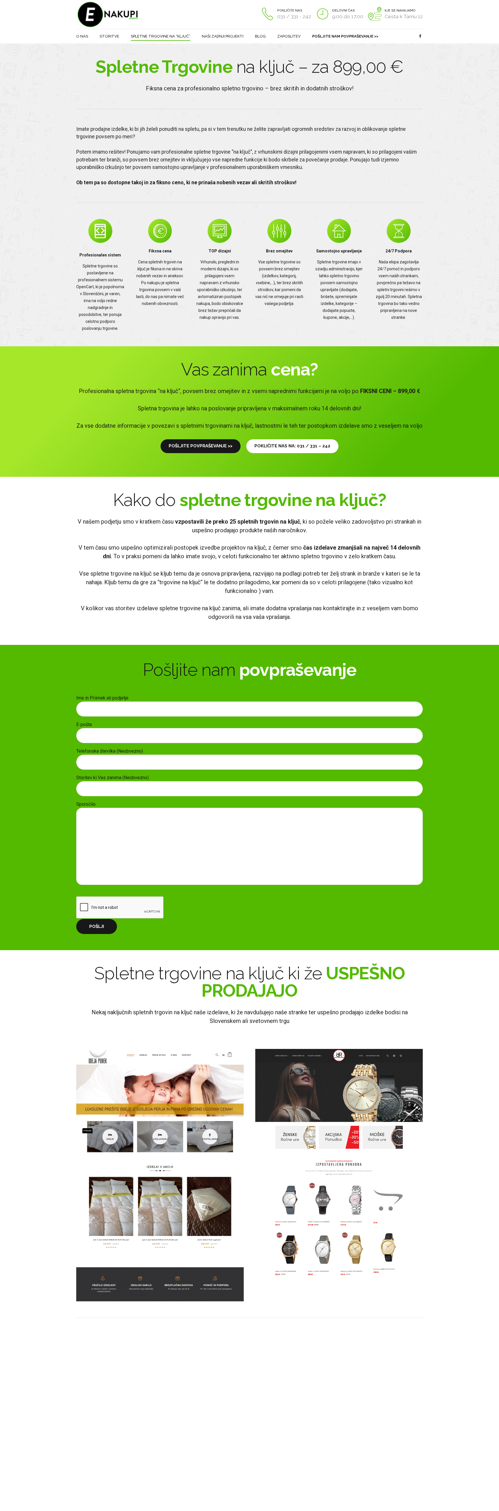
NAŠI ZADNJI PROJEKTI (222, 36)
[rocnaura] (339, 1165)
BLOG (260, 36)
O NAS (82, 36)
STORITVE (109, 36)
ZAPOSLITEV (289, 36)
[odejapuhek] (160, 1175)
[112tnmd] (102, 1368)
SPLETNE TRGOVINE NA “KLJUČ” (160, 36)
